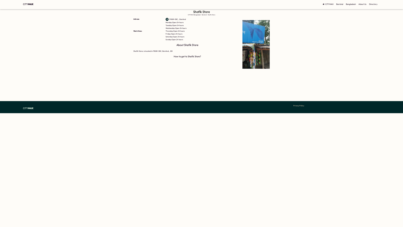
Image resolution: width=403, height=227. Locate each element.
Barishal (339, 4)
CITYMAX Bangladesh (194, 15)
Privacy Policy (298, 106)
